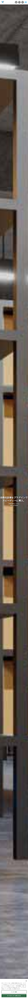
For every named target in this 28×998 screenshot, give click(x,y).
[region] (14, 988)
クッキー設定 (14, 991)
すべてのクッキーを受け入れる (14, 995)
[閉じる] (26, 981)
